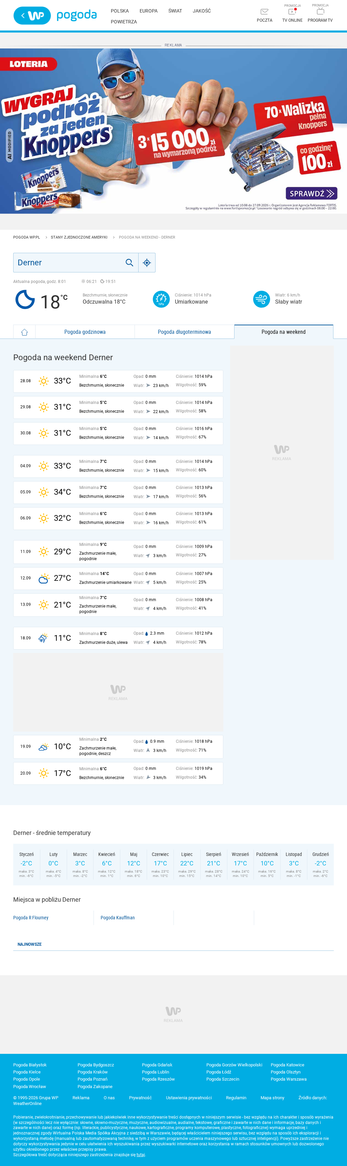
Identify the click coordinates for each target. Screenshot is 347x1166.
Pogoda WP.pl (27, 237)
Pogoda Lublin (155, 1072)
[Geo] (147, 262)
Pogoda (77, 15)
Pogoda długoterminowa (184, 331)
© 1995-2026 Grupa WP (35, 1097)
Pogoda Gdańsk (157, 1064)
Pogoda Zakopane (95, 1086)
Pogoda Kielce (27, 1072)
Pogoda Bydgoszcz (96, 1064)
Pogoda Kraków (93, 1072)
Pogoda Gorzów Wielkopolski (234, 1064)
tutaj (141, 1154)
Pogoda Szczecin (222, 1079)
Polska (120, 11)
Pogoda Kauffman (118, 918)
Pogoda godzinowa (85, 331)
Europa (149, 11)
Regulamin (236, 1097)
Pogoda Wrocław (29, 1086)
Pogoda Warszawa (289, 1079)
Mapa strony (272, 1097)
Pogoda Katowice (287, 1064)
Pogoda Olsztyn (286, 1072)
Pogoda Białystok (30, 1064)
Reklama (81, 1097)
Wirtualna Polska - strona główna (32, 15)
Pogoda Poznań (92, 1079)
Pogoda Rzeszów (158, 1079)
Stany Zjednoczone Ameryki (79, 237)
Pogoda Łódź (218, 1072)
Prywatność (140, 1097)
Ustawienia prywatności (189, 1097)
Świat (175, 11)
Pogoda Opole (26, 1079)
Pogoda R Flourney (30, 918)
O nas (109, 1097)
